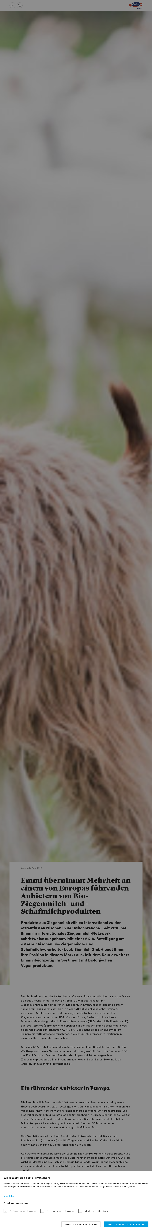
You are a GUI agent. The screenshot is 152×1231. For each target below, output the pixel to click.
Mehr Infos (9, 1196)
